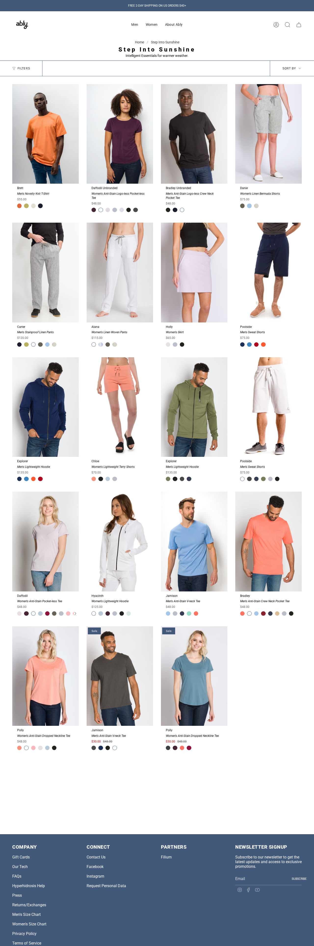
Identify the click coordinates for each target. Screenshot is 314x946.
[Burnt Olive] (242, 206)
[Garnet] (256, 344)
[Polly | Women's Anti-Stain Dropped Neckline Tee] (45, 676)
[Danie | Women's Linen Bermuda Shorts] (268, 134)
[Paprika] (263, 344)
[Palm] (168, 479)
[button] (135, 25)
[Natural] (256, 206)
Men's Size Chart (26, 914)
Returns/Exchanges (29, 905)
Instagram (95, 876)
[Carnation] (94, 479)
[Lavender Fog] (168, 344)
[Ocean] (242, 344)
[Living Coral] (196, 613)
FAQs (16, 876)
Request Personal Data (106, 885)
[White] (100, 210)
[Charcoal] (135, 210)
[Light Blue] (107, 479)
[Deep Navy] (40, 206)
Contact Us (96, 857)
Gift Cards (21, 857)
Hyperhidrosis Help (28, 885)
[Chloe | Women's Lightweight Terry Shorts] (120, 407)
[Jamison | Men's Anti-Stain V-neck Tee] (194, 541)
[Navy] (189, 479)
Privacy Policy (24, 933)
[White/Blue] (100, 344)
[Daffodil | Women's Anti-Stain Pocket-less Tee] (45, 541)
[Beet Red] (47, 613)
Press (17, 895)
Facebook (95, 866)
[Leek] (26, 206)
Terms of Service (26, 943)
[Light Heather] (114, 210)
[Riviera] (249, 344)
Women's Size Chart (29, 924)
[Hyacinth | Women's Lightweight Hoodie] (120, 541)
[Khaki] (277, 613)
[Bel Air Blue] (249, 206)
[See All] (75, 613)
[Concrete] (121, 210)
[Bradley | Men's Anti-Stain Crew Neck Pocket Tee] (268, 541)
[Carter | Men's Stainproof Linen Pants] (45, 272)
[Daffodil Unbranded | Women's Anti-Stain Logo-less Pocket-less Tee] (120, 134)
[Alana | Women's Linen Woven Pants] (120, 272)
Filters (23, 68)
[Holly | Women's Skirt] (194, 272)
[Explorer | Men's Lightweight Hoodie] (45, 407)
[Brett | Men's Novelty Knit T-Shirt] (45, 134)
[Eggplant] (94, 210)
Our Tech (20, 866)
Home (140, 42)
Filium (166, 857)
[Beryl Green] (189, 613)
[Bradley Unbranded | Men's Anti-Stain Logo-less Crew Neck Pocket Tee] (194, 134)
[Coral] (19, 206)
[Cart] (298, 25)
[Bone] (107, 210)
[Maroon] (263, 613)
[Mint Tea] (128, 613)
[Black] (128, 210)
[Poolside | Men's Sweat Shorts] (268, 272)
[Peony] (68, 613)
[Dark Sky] (168, 748)
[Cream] (33, 206)
